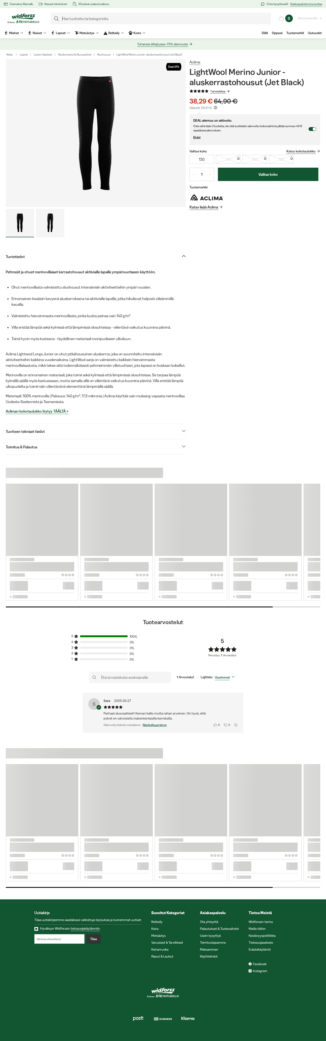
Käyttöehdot (209, 956)
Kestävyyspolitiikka (262, 935)
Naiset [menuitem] (37, 33)
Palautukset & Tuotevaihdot (219, 929)
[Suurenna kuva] (96, 133)
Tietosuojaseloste (261, 942)
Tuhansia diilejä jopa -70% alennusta (162, 44)
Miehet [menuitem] (14, 33)
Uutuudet (315, 33)
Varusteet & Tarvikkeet (167, 942)
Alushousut (104, 54)
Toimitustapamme (213, 942)
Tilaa (93, 939)
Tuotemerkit (295, 33)
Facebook (260, 964)
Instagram (260, 971)
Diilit (265, 33)
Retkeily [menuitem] (114, 33)
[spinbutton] (201, 174)
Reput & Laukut (162, 956)
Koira (154, 929)
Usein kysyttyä (210, 935)
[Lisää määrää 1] (210, 174)
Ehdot (196, 137)
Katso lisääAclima (203, 207)
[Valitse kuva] (20, 223)
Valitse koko (268, 174)
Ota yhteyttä (209, 922)
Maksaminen (209, 949)
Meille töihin (257, 929)
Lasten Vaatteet (43, 54)
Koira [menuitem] (137, 33)
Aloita (9, 54)
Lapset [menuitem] (61, 33)
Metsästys (158, 935)
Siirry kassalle (307, 18)
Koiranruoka (159, 949)
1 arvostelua (217, 91)
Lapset (24, 54)
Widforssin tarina (261, 922)
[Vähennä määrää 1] (193, 174)
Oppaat (277, 33)
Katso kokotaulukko (300, 151)
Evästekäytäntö (260, 949)
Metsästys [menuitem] (87, 33)
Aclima (194, 62)
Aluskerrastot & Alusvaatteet (74, 54)
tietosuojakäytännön (85, 928)
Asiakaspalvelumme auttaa (306, 4)
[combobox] (226, 677)
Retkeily (157, 922)
